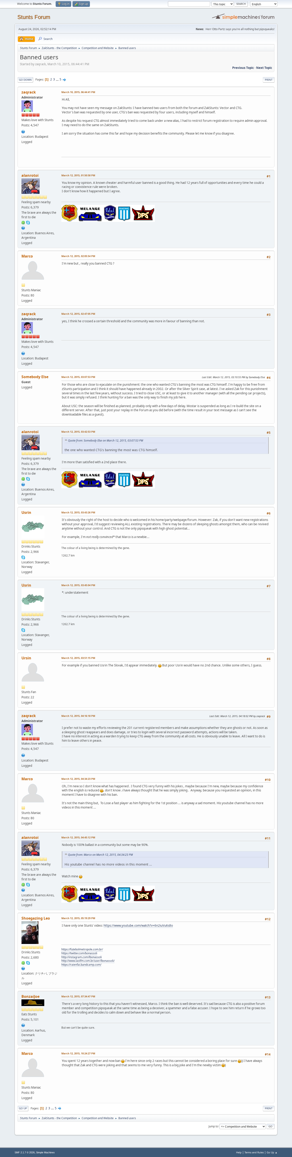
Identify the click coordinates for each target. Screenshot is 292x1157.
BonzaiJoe (30, 996)
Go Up (23, 1108)
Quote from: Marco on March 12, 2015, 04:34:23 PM (100, 855)
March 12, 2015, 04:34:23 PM (78, 778)
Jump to (213, 1126)
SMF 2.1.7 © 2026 (25, 1152)
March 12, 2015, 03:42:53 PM (78, 431)
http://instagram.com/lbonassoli (81, 957)
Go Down (25, 79)
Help (239, 1152)
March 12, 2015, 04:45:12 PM (78, 837)
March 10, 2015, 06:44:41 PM (78, 92)
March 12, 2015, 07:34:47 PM (78, 996)
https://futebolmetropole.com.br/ (82, 949)
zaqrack (28, 92)
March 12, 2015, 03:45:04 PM (78, 585)
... (57, 79)
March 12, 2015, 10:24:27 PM (78, 1053)
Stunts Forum (33, 17)
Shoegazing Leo (35, 918)
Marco (27, 256)
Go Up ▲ (272, 1152)
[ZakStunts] (23, 131)
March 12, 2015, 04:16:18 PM (78, 716)
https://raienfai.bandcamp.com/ (81, 965)
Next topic (264, 68)
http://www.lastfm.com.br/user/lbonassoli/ (88, 961)
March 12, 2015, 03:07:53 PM (78, 377)
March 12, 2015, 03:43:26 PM (78, 512)
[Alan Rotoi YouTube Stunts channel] (23, 228)
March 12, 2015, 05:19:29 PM (78, 918)
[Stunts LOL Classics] (23, 968)
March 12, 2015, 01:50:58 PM (78, 175)
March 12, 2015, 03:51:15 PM (78, 658)
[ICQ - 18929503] (23, 222)
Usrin (26, 512)
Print (268, 79)
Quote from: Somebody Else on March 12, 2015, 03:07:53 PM (105, 440)
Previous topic (243, 68)
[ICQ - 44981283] (23, 963)
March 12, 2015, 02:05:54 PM (78, 256)
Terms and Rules (254, 1152)
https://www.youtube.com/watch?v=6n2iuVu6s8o (138, 925)
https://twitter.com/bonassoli (79, 953)
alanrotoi (30, 175)
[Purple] (23, 1025)
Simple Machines (45, 1152)
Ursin (26, 657)
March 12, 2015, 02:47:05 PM (78, 313)
